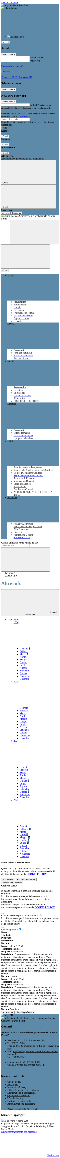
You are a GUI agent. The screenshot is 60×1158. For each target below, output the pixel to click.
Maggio (23, 659)
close (4, 270)
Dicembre (24, 679)
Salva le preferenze (25, 1012)
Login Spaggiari (24, 116)
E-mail (33, 104)
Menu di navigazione (41, 613)
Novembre (25, 676)
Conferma (16, 213)
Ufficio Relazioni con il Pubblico (23, 1090)
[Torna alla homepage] (30, 217)
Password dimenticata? (12, 66)
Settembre (24, 670)
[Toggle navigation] (25, 256)
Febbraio (24, 651)
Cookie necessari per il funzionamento (20, 915)
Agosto (23, 668)
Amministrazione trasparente (21, 1103)
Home (10, 573)
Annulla (5, 213)
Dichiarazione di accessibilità (21, 1092)
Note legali (12, 1084)
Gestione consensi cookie (19, 1101)
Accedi (5, 42)
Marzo (24, 654)
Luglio (23, 665)
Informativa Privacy (17, 1087)
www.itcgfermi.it (9, 929)
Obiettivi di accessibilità (18, 1095)
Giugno (23, 662)
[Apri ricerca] (34, 232)
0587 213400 (18, 1043)
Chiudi (5, 136)
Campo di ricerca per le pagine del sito (19, 542)
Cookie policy (14, 1081)
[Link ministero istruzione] (14, 5)
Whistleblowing (15, 1098)
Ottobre (23, 673)
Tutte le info (13, 619)
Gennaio (25, 648)
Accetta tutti (12, 883)
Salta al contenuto (9, 2)
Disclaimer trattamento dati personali (19, 1132)
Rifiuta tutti (26, 879)
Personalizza (8, 879)
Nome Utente (36, 57)
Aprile (23, 657)
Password (35, 60)
